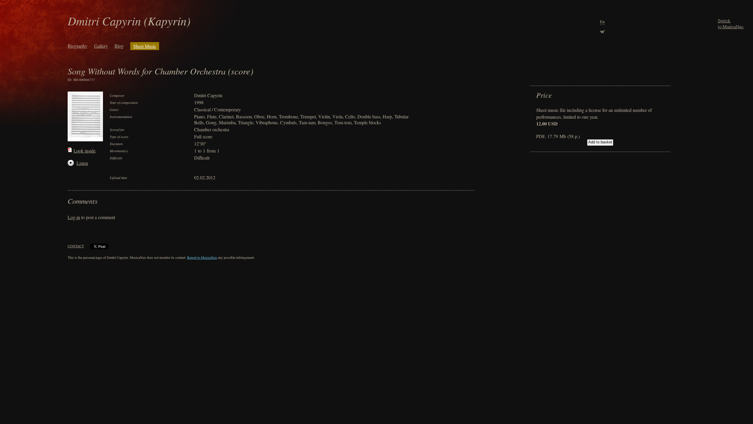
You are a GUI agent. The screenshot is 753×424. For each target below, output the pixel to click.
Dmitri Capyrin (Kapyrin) (129, 21)
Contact (76, 246)
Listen (79, 163)
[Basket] (602, 31)
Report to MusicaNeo (202, 257)
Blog (119, 46)
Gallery (101, 46)
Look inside (85, 151)
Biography (77, 46)
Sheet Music (144, 46)
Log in (74, 217)
